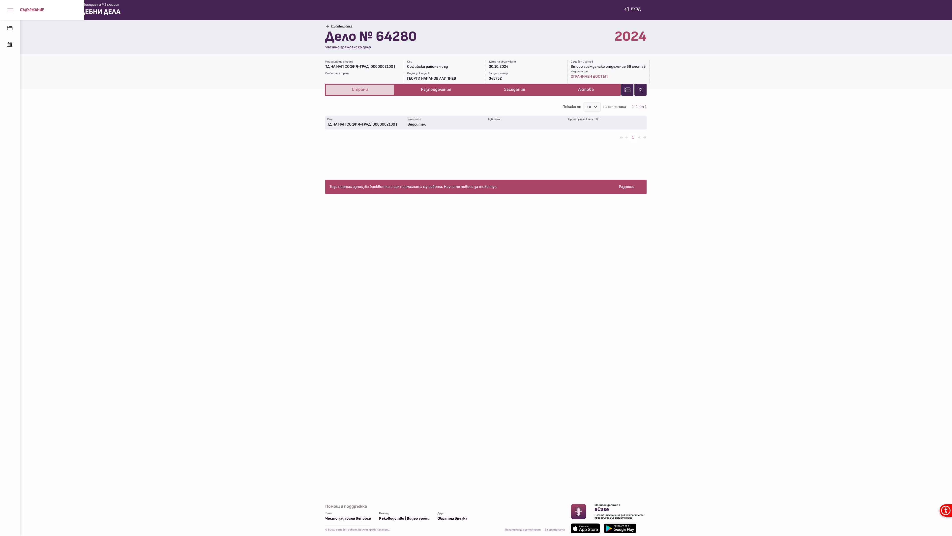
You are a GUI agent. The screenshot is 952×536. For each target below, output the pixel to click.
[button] (42, 10)
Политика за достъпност (523, 529)
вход (636, 9)
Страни (360, 89)
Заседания (514, 89)
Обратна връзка (453, 519)
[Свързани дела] (640, 90)
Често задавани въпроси (348, 519)
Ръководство (391, 519)
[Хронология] (627, 90)
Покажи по (572, 107)
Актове (586, 89)
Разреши (626, 187)
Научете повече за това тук (470, 187)
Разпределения (436, 89)
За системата (555, 529)
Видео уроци (418, 519)
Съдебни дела (341, 26)
